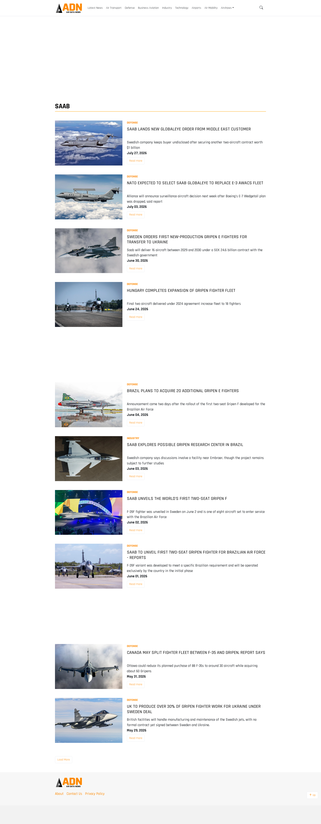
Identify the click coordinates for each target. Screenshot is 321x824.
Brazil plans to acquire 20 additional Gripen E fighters (183, 391)
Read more (135, 161)
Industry (133, 438)
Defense (132, 123)
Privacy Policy (95, 793)
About (59, 793)
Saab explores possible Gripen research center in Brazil (185, 444)
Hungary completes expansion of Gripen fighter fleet (181, 290)
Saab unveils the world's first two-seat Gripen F (177, 498)
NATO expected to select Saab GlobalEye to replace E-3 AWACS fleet (195, 183)
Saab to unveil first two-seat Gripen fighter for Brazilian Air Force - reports (196, 555)
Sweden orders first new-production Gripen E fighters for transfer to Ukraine (187, 239)
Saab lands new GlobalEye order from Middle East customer (189, 129)
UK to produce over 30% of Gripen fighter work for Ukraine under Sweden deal (194, 709)
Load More (63, 760)
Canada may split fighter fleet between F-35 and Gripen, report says (196, 652)
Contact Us (74, 793)
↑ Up (312, 795)
